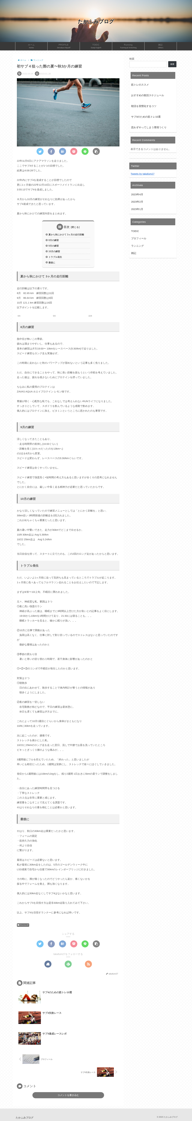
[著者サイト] (47, 964)
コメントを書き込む (68, 1095)
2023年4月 (137, 194)
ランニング (24, 925)
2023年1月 (137, 209)
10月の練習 (54, 251)
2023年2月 (137, 201)
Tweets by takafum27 (142, 173)
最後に (51, 262)
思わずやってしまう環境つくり (149, 127)
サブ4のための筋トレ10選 (146, 116)
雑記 (133, 253)
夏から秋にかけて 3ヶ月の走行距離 (66, 234)
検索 (131, 58)
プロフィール (138, 238)
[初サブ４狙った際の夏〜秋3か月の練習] (62, 151)
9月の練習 (53, 245)
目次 (67, 226)
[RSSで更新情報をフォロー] (88, 964)
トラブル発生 (55, 257)
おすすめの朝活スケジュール (147, 95)
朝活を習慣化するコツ (143, 106)
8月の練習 (53, 240)
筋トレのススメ (140, 84)
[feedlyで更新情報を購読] (68, 964)
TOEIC (135, 231)
